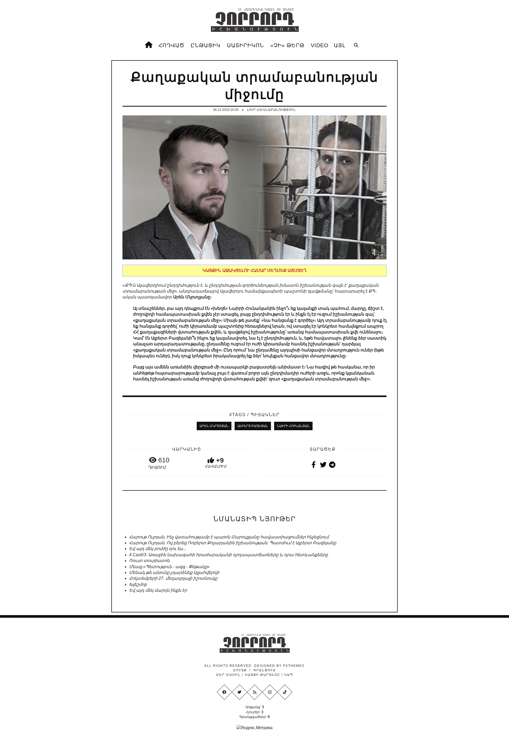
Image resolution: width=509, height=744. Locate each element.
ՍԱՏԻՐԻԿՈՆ (245, 45)
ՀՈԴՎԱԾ (171, 45)
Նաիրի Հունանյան (293, 426)
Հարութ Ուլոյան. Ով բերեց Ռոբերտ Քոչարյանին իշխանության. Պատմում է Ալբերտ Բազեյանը (232, 543)
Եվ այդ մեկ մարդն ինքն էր (158, 590)
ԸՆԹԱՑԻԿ (206, 45)
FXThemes (294, 666)
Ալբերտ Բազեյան (253, 426)
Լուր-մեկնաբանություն (271, 110)
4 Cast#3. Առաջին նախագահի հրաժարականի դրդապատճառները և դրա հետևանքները (228, 554)
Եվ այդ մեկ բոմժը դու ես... (157, 548)
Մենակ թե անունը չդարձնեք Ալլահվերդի (174, 572)
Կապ (288, 675)
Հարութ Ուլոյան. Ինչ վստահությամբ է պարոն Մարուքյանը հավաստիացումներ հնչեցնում (229, 537)
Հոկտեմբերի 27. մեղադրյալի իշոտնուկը (173, 578)
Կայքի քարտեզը (262, 675)
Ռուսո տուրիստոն (149, 560)
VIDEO (319, 45)
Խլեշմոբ (138, 584)
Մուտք (240, 670)
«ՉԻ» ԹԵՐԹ (287, 45)
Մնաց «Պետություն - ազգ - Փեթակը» (169, 566)
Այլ (339, 45)
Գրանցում (264, 670)
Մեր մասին (229, 675)
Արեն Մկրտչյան (214, 426)
